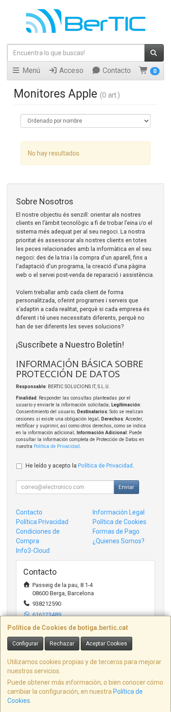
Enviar (126, 487)
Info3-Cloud (33, 550)
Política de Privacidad (57, 446)
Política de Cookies (119, 521)
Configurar (25, 643)
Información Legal (119, 512)
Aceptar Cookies (106, 643)
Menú (30, 70)
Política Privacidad (42, 521)
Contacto (116, 70)
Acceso (70, 70)
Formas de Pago (116, 531)
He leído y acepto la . (80, 465)
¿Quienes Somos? (119, 541)
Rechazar (62, 643)
